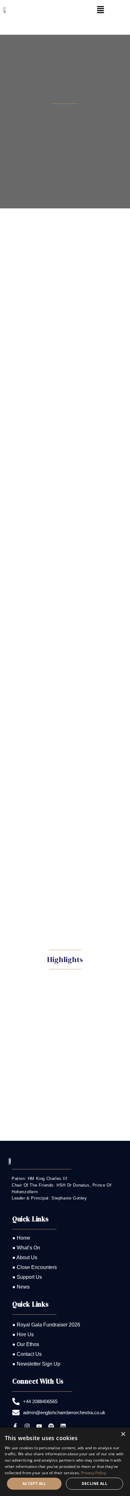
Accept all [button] (34, 1483)
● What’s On (26, 1247)
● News (21, 1287)
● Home (21, 1238)
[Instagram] (27, 1426)
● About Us (24, 1257)
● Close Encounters (34, 1267)
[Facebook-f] (15, 1426)
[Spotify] (51, 1426)
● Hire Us (23, 1334)
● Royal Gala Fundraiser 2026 (46, 1324)
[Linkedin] (63, 1426)
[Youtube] (39, 1426)
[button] (100, 10)
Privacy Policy (93, 1472)
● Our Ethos (25, 1344)
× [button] (123, 1434)
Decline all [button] (94, 1483)
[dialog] (65, 1461)
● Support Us (27, 1277)
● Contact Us (27, 1354)
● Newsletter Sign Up (36, 1364)
